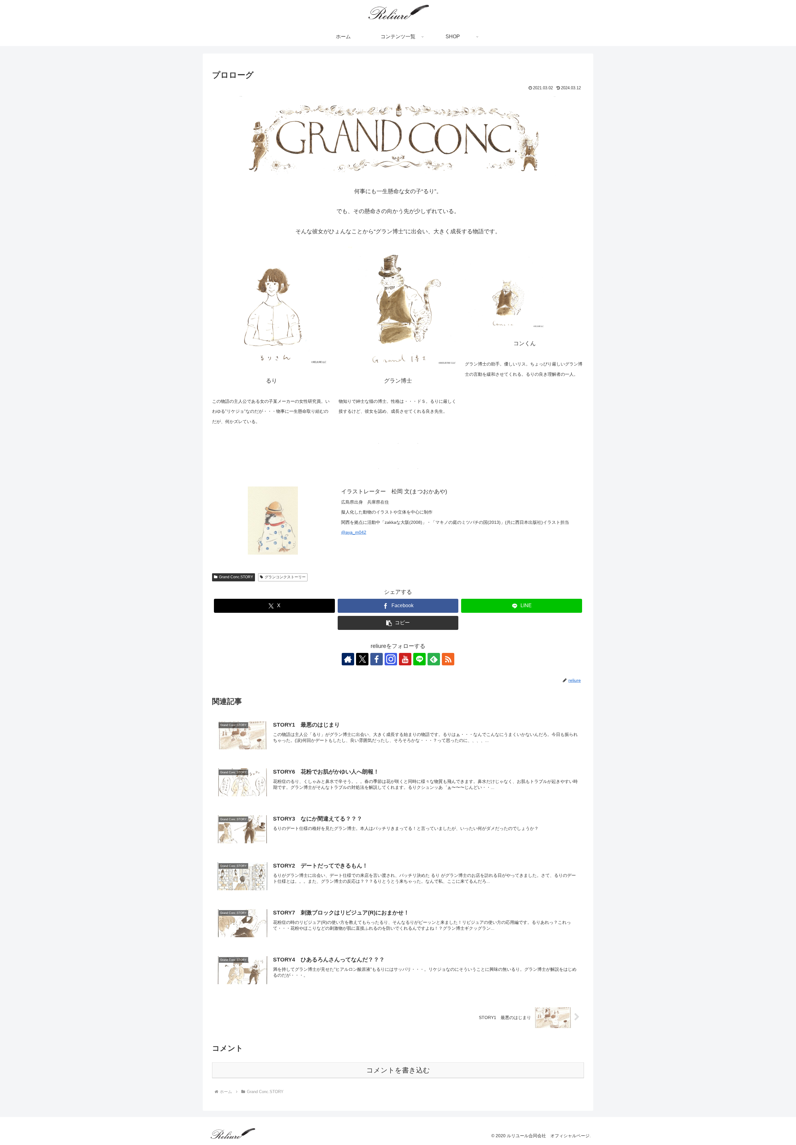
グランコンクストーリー (285, 577)
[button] (398, 623)
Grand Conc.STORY (236, 577)
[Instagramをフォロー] (391, 659)
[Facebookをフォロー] (376, 659)
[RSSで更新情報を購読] (448, 659)
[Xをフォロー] (362, 659)
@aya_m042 (353, 532)
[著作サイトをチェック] (348, 659)
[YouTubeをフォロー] (405, 659)
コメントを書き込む (398, 1070)
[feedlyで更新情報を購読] (434, 659)
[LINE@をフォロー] (419, 659)
